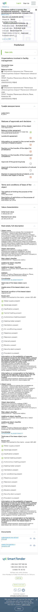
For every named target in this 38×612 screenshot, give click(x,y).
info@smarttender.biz (19, 596)
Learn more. (26, 604)
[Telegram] (23, 591)
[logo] (14, 559)
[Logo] (4, 3)
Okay (19, 608)
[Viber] (15, 591)
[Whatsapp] (19, 591)
